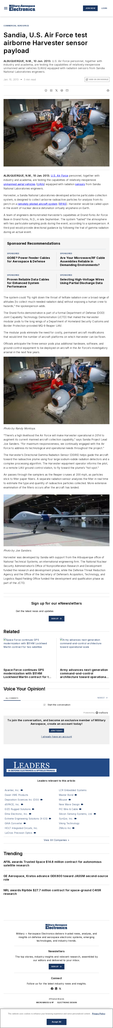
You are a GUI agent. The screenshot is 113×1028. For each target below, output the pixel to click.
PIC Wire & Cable (68, 809)
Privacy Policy (98, 1014)
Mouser (63, 799)
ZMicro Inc (65, 828)
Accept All (56, 1022)
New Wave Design (69, 804)
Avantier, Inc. (12, 790)
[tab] (12, 698)
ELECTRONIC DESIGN (67, 1002)
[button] (6, 8)
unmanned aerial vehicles (19, 184)
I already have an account (56, 736)
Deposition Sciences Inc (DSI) (22, 799)
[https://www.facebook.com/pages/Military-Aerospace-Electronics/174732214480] (52, 988)
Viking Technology (69, 823)
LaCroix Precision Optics (18, 832)
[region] (56, 705)
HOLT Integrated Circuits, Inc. (21, 828)
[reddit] (61, 90)
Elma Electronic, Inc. (16, 813)
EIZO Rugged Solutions (18, 809)
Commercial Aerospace (16, 26)
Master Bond (66, 794)
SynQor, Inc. (66, 818)
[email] (67, 90)
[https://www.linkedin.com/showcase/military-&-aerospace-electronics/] (56, 988)
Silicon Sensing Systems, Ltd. (75, 813)
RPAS (62, 203)
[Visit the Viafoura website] (101, 712)
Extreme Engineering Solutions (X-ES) (26, 818)
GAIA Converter (13, 823)
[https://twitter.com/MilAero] (60, 988)
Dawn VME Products (16, 794)
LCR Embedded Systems (73, 790)
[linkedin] (51, 90)
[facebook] (45, 90)
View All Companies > (56, 840)
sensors (80, 184)
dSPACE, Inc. (12, 804)
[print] (108, 90)
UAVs (40, 184)
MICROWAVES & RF (45, 1002)
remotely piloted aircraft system (37, 203)
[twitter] (56, 90)
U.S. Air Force (59, 175)
